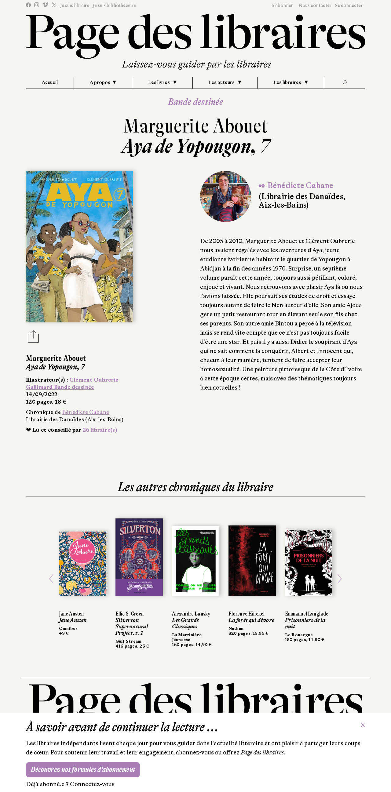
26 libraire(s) (100, 430)
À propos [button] (100, 82)
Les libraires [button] (287, 82)
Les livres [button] (159, 82)
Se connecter (349, 5)
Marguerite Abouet (195, 125)
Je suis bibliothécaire (114, 5)
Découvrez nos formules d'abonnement (83, 769)
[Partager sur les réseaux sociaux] (33, 338)
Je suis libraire (74, 5)
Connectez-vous (92, 784)
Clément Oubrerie (93, 380)
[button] (51, 578)
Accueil (50, 82)
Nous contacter (315, 5)
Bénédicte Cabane (85, 412)
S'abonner (282, 5)
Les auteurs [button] (222, 82)
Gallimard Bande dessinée (60, 387)
